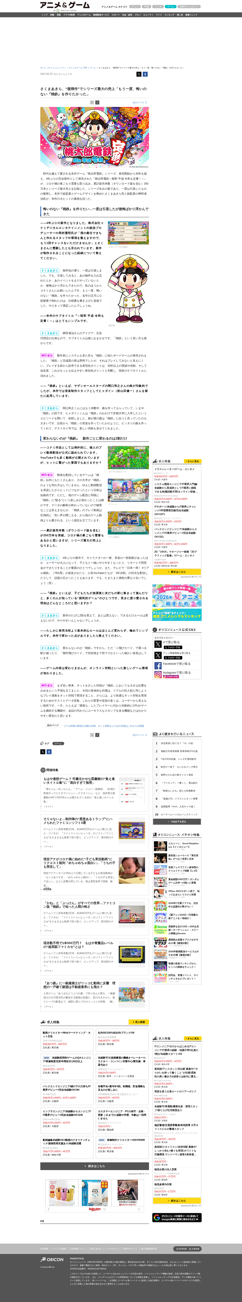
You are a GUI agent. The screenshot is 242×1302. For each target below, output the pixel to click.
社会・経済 (127, 15)
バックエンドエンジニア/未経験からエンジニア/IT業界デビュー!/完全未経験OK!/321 (175, 533)
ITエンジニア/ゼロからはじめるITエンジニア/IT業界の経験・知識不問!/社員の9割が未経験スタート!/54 (176, 1050)
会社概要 (44, 1249)
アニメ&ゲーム (84, 15)
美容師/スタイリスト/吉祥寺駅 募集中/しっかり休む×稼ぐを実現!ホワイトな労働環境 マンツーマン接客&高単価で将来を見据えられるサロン (175, 1150)
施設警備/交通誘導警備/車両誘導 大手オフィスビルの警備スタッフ (176, 1127)
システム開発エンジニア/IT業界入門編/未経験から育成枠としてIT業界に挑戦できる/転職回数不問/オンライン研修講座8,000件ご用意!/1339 (176, 488)
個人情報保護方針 (149, 1249)
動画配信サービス (101, 15)
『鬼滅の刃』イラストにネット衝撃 (179, 798)
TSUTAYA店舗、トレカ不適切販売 (178, 759)
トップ (45, 15)
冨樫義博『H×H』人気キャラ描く (178, 806)
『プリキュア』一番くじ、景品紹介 (179, 783)
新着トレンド (191, 15)
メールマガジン (112, 1249)
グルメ (138, 15)
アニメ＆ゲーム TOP (78, 68)
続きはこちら (96, 1166)
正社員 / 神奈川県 (66, 1147)
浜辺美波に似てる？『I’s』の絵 (177, 743)
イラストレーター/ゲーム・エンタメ (174, 469)
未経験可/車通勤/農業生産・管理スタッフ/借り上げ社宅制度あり (176, 1108)
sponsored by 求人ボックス (138, 1174)
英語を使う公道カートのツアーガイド (175, 1091)
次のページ (138, 102)
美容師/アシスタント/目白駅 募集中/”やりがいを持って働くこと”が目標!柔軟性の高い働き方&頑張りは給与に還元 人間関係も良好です (176, 1072)
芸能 (52, 15)
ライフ (159, 15)
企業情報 (195, 1249)
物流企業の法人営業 (165, 1169)
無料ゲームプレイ (189, 6)
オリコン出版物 (59, 1249)
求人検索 (140, 1022)
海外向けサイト (130, 1249)
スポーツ (116, 15)
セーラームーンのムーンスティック (179, 814)
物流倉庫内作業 (163, 1184)
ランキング (169, 15)
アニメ (135, 6)
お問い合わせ (96, 1249)
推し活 (180, 15)
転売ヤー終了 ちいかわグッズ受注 (179, 767)
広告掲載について (78, 1249)
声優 (146, 6)
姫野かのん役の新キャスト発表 (177, 774)
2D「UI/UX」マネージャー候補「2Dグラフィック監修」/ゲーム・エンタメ (175, 553)
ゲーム (170, 6)
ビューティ (148, 15)
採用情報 (183, 1249)
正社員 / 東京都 (67, 1040)
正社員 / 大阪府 (67, 1093)
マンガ (158, 6)
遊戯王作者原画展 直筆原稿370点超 (179, 751)
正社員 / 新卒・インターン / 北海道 (122, 1066)
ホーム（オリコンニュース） (53, 68)
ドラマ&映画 (69, 15)
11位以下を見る (178, 821)
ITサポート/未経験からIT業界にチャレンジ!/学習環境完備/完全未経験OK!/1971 (175, 510)
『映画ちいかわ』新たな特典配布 (178, 790)
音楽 (59, 15)
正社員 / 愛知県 (122, 1120)
